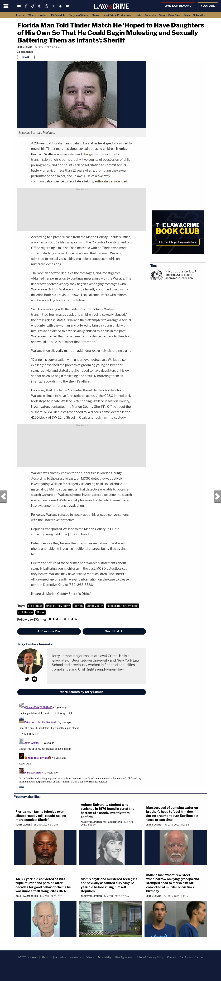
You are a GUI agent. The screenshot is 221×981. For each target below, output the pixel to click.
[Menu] (6, 6)
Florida (78, 605)
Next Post (217, 496)
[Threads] (47, 8)
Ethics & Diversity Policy (150, 957)
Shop (162, 15)
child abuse (35, 605)
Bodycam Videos (78, 15)
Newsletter (76, 957)
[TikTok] (33, 8)
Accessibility (104, 957)
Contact (171, 957)
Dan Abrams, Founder (192, 957)
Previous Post (3, 496)
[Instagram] (40, 8)
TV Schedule (58, 15)
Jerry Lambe (24, 47)
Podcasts (150, 15)
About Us (46, 957)
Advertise (60, 957)
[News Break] (67, 8)
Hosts (138, 15)
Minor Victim (95, 605)
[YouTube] (19, 8)
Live (19, 15)
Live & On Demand (178, 5)
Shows (95, 15)
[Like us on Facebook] (26, 8)
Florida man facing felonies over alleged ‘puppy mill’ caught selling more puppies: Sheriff (41, 816)
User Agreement (124, 957)
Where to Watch (37, 15)
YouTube (208, 5)
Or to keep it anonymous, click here (179, 276)
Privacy (89, 957)
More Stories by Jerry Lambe (82, 692)
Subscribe (199, 15)
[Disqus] (81, 744)
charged (89, 154)
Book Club (174, 15)
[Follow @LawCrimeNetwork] (53, 8)
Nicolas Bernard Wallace (122, 605)
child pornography (58, 605)
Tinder (40, 612)
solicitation (25, 612)
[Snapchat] (60, 8)
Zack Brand (115, 822)
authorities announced (110, 181)
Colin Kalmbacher (27, 896)
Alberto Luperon (91, 822)
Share (26, 57)
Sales (187, 15)
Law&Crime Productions (117, 15)
